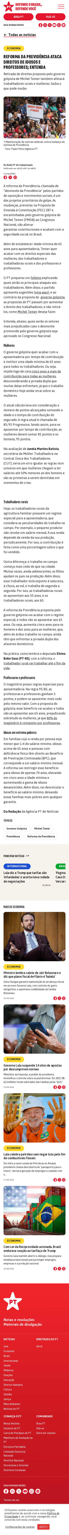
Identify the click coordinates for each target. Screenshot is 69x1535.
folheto (36, 278)
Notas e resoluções (19, 1320)
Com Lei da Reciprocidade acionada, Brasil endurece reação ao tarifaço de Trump (32, 1248)
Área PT (19, 16)
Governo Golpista (17, 828)
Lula (6, 1346)
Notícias (9, 1339)
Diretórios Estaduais (15, 1470)
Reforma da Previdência (41, 836)
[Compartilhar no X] (59, 998)
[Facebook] (40, 25)
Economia (14, 966)
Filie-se (50, 16)
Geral (39, 1346)
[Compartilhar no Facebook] (5, 177)
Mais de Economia (14, 907)
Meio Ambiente (12, 1404)
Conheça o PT (12, 1416)
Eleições (8, 1375)
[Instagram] (45, 25)
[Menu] (61, 6)
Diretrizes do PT (47, 1339)
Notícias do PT (12, 1408)
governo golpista (53, 297)
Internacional (17, 866)
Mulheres (9, 1370)
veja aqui (41, 292)
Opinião (8, 1394)
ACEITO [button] (43, 1527)
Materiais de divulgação (23, 1324)
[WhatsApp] (59, 25)
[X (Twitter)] (50, 25)
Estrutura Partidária (14, 1446)
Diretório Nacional (14, 1460)
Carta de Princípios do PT (17, 1433)
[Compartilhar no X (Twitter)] (10, 177)
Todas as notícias (20, 35)
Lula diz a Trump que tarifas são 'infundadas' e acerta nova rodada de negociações (26, 877)
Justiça (7, 1399)
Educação (9, 1380)
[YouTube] (54, 25)
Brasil (7, 1356)
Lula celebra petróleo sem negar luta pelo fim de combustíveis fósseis (34, 1156)
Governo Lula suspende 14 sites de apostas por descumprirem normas (33, 1067)
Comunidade (44, 1416)
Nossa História (11, 1423)
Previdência (13, 836)
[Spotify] (63, 25)
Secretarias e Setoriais (16, 1465)
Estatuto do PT (12, 1428)
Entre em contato (46, 1433)
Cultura (8, 1389)
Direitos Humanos (13, 1384)
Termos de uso (11, 1500)
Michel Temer (27, 312)
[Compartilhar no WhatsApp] (15, 177)
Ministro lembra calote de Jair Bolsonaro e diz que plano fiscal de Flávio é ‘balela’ (32, 974)
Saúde (7, 1365)
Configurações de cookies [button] (20, 1526)
